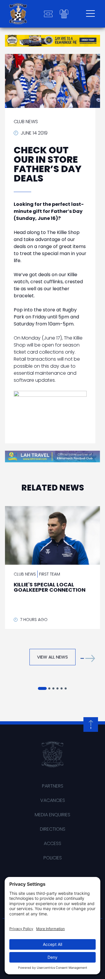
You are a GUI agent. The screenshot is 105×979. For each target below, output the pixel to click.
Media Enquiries (52, 814)
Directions (52, 829)
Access (52, 843)
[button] (87, 658)
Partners (52, 786)
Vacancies (52, 800)
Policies (52, 857)
